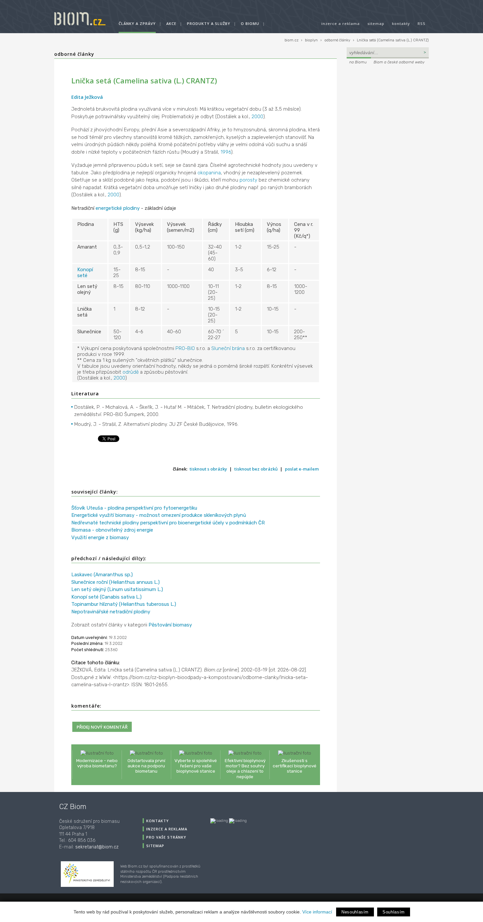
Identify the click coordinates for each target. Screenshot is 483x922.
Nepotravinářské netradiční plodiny (110, 612)
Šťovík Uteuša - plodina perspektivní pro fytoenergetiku (134, 508)
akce (171, 23)
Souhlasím (393, 912)
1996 (225, 152)
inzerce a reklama (340, 23)
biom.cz (291, 40)
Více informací (317, 911)
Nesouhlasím (355, 912)
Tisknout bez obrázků (256, 469)
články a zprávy (137, 23)
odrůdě (131, 372)
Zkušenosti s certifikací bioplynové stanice (294, 766)
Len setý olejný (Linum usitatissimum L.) (117, 589)
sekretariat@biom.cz (97, 847)
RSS (422, 23)
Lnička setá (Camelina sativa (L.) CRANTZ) (393, 40)
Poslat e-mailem (302, 469)
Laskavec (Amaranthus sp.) (102, 575)
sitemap (375, 23)
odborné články (337, 40)
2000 (257, 117)
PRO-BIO (185, 348)
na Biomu (358, 62)
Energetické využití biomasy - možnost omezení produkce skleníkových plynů (158, 515)
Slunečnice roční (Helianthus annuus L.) (115, 582)
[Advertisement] (388, 110)
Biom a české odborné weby (399, 62)
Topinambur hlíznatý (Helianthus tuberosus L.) (123, 604)
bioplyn (311, 40)
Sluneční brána (228, 348)
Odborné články (74, 54)
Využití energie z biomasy (100, 537)
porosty (248, 180)
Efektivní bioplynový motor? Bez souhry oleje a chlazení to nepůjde (245, 768)
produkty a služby (208, 23)
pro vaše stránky (166, 837)
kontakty (401, 23)
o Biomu (250, 23)
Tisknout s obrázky (208, 469)
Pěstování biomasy (170, 625)
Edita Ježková (87, 97)
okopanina (209, 173)
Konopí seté (85, 272)
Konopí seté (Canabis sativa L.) (106, 597)
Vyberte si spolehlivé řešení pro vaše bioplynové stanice (195, 766)
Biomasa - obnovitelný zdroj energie (112, 530)
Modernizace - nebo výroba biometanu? (97, 763)
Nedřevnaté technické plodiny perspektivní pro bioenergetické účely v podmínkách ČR (168, 523)
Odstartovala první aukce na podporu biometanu (146, 766)
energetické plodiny (118, 208)
